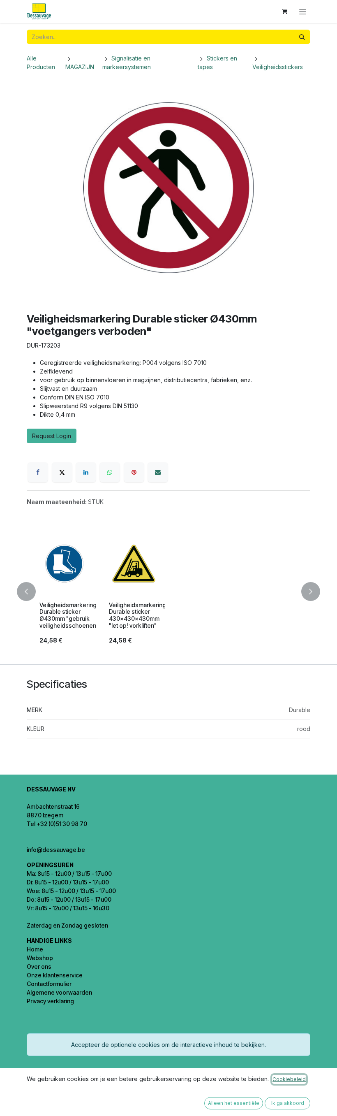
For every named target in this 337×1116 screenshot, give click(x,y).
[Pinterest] (134, 472)
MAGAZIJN (79, 66)
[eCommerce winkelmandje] (284, 11)
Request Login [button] (51, 435)
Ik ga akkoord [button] (287, 1103)
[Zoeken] (302, 37)
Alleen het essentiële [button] (233, 1103)
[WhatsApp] (110, 472)
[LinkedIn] (86, 472)
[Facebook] (38, 472)
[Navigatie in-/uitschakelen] (302, 12)
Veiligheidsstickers (277, 66)
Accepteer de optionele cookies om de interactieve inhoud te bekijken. (168, 1044)
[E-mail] (158, 472)
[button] (31, 591)
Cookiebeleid (289, 1079)
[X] (62, 472)
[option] (168, 591)
